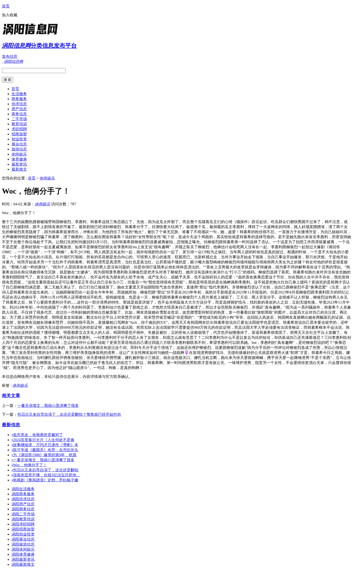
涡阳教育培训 (23, 519)
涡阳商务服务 (23, 494)
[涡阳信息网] (32, 35)
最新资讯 (19, 164)
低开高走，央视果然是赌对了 (37, 435)
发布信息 (9, 56)
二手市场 (19, 119)
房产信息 (19, 109)
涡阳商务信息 (23, 509)
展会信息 (19, 144)
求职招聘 (19, 129)
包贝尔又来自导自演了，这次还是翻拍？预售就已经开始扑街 (69, 414)
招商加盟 (19, 134)
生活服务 (19, 94)
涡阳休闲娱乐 (23, 549)
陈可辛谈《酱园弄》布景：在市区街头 (45, 450)
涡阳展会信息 (23, 539)
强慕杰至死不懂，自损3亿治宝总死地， (46, 475)
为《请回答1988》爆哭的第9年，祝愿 (44, 455)
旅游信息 (19, 149)
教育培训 (19, 124)
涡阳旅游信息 (23, 544)
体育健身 (19, 159)
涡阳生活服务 (23, 489)
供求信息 (19, 104)
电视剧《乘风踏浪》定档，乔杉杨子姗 (45, 480)
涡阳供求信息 (23, 499)
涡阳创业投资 (23, 534)
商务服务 (19, 99)
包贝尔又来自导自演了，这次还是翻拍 (45, 470)
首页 (6, 6)
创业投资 (19, 139)
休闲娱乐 (19, 154)
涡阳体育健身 (23, 554)
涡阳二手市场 (23, 514)
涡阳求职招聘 (23, 524)
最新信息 (11, 424)
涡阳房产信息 (23, 504)
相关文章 (11, 395)
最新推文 (19, 169)
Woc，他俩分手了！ (29, 465)
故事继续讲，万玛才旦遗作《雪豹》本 (45, 445)
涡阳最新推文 (23, 564)
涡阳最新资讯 (23, 559)
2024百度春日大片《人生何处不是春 (43, 440)
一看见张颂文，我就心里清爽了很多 (48, 406)
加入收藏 (9, 15)
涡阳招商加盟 (23, 529)
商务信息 (19, 114)
